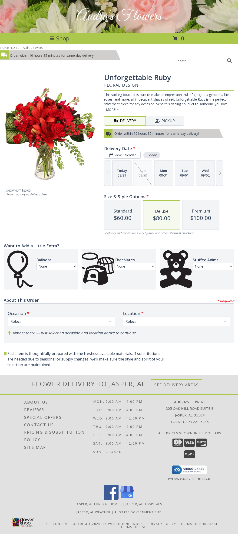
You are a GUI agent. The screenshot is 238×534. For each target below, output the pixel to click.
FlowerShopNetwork (122, 524)
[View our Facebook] (111, 498)
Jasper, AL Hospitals (144, 504)
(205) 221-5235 (196, 421)
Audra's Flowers (119, 16)
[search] (229, 60)
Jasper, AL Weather (93, 512)
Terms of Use (133, 527)
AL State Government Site (138, 512)
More (111, 109)
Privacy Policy (162, 524)
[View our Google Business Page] (126, 498)
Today (152, 155)
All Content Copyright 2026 (73, 524)
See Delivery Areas (176, 384)
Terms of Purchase (199, 524)
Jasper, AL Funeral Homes (99, 504)
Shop (62, 38)
